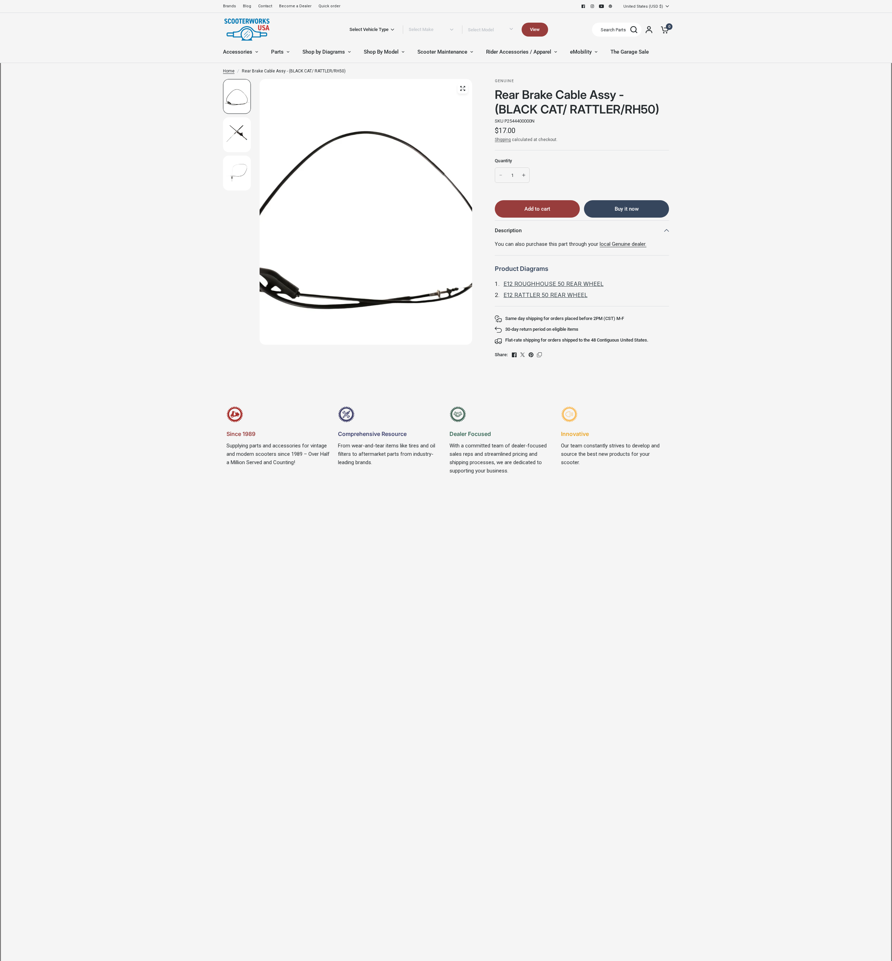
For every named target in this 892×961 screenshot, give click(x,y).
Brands (229, 6)
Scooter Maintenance (442, 52)
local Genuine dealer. (623, 244)
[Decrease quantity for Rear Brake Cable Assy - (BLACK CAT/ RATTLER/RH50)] (500, 175)
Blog (247, 6)
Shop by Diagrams (323, 52)
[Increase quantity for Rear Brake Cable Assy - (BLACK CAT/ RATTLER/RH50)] (523, 175)
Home (228, 71)
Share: (501, 354)
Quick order (329, 6)
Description (508, 230)
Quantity (503, 160)
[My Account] (648, 29)
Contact (265, 6)
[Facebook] (583, 6)
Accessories (237, 52)
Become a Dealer (295, 6)
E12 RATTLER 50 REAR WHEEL (545, 294)
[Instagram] (592, 6)
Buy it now (627, 209)
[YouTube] (601, 6)
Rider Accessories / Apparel (518, 52)
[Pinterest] (610, 6)
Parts (277, 52)
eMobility (581, 52)
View (535, 29)
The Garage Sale (629, 52)
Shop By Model (381, 52)
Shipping (503, 139)
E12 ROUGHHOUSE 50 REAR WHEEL (553, 283)
